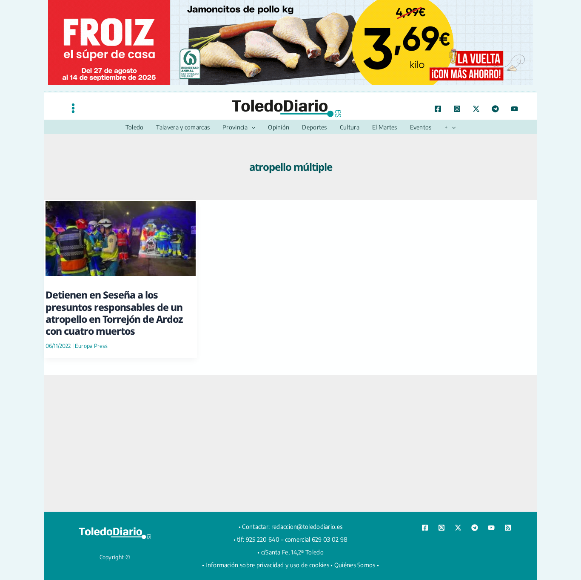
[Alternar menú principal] (73, 108)
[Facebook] (438, 109)
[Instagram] (457, 109)
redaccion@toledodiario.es (307, 526)
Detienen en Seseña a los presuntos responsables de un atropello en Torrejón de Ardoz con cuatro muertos (114, 313)
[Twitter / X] (476, 109)
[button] (251, 127)
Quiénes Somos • (356, 565)
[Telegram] (495, 109)
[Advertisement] (290, 443)
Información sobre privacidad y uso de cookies (267, 565)
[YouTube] (514, 109)
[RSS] (507, 527)
